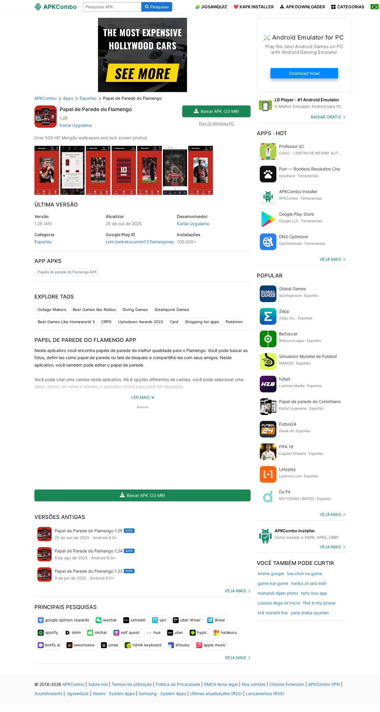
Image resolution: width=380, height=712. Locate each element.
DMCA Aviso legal (221, 684)
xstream (138, 620)
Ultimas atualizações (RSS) (216, 693)
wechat (110, 620)
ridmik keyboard (147, 644)
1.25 (43, 223)
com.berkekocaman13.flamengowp (140, 241)
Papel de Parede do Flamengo (96, 109)
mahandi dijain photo (278, 593)
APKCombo (45, 98)
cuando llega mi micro (279, 602)
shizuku (182, 644)
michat (101, 632)
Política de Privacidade (178, 684)
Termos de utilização (132, 684)
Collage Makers (52, 309)
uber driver (190, 620)
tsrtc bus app (314, 593)
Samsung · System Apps (162, 693)
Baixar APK (220, 111)
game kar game (273, 583)
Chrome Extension (286, 684)
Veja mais (235, 590)
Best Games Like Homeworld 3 (66, 321)
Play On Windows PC (216, 123)
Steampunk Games (171, 309)
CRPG (106, 321)
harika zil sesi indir (309, 583)
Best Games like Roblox (94, 309)
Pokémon (234, 321)
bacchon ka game (304, 573)
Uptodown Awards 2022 (140, 321)
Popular (270, 275)
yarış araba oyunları (310, 612)
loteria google (271, 573)
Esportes (42, 241)
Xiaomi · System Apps (114, 693)
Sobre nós (98, 684)
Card (174, 321)
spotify (51, 632)
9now (220, 620)
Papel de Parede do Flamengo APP (85, 340)
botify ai (52, 644)
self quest (130, 632)
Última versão (56, 204)
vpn (162, 620)
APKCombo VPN (324, 684)
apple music (215, 644)
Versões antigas (59, 517)
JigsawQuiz (77, 693)
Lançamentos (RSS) (265, 693)
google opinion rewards (67, 620)
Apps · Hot (272, 133)
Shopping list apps (202, 321)
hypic (202, 632)
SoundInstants (48, 693)
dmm (76, 632)
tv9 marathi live (273, 612)
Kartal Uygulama (76, 125)
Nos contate (253, 684)
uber (179, 632)
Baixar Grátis (326, 116)
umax (113, 644)
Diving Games (135, 309)
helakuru (229, 632)
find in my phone (319, 602)
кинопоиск (84, 644)
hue (157, 632)
